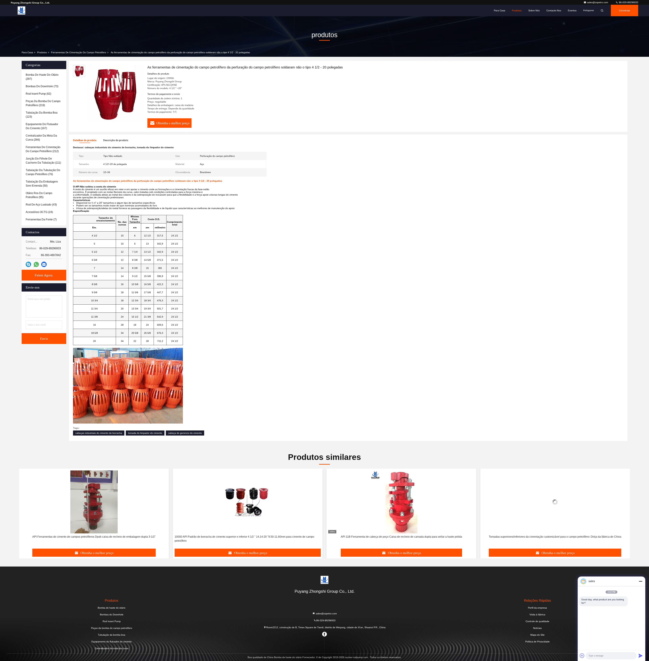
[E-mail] (44, 264)
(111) (43, 160)
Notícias (537, 628)
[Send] (640, 655)
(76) (43, 172)
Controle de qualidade (537, 621)
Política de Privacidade (537, 641)
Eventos (572, 10)
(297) (42, 76)
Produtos (517, 10)
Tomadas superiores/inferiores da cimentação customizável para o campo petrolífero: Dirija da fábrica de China (401, 536)
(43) (41, 204)
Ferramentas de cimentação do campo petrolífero (78, 52)
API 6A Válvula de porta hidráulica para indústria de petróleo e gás (555, 536)
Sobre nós (534, 10)
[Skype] (28, 264)
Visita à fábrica (537, 614)
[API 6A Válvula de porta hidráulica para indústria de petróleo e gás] (555, 501)
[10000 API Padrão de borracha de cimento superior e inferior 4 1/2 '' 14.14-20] (94, 501)
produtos (42, 52)
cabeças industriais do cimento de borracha (98, 433)
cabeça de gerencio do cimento (185, 433)
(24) (39, 212)
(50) (42, 183)
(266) (41, 137)
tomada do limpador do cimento (145, 433)
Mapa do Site (537, 634)
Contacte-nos (553, 10)
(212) (43, 149)
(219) (43, 103)
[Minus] (641, 581)
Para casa (499, 10)
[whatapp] (36, 264)
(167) (42, 126)
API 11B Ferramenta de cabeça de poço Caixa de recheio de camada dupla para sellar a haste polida (247, 536)
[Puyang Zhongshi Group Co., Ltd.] (21, 10)
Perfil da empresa (537, 607)
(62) (38, 93)
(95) (39, 195)
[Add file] (582, 655)
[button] (25, 510)
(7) (41, 219)
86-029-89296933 (628, 2)
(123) (41, 114)
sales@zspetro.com (598, 2)
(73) (42, 86)
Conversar (624, 10)
